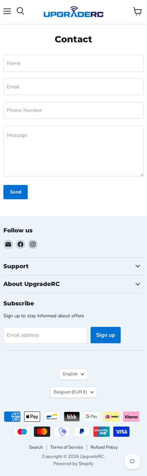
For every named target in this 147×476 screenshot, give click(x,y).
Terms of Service (66, 447)
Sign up (105, 335)
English (70, 374)
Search (36, 447)
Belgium (70, 392)
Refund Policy (104, 447)
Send (15, 192)
